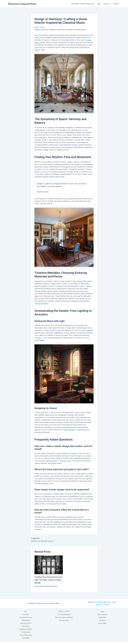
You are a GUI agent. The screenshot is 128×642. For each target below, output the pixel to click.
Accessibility (25, 638)
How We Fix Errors (25, 623)
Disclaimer (102, 620)
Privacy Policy (102, 623)
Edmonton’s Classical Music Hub (82, 4)
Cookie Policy (102, 617)
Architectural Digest (41, 303)
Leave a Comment (40, 586)
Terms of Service (102, 614)
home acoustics (68, 430)
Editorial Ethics (25, 620)
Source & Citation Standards (64, 617)
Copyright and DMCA (25, 629)
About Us (106, 4)
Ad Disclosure (25, 632)
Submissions (25, 626)
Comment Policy (64, 620)
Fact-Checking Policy (64, 614)
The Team (26, 614)
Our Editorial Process (25, 617)
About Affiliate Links (26, 635)
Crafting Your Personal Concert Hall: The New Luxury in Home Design (48, 580)
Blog (98, 4)
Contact (116, 4)
